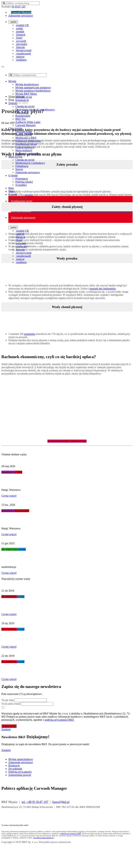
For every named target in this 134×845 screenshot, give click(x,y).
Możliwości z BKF (25, 137)
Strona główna (16, 96)
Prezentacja (21, 178)
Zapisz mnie (9, 726)
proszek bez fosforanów (103, 288)
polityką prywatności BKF (59, 719)
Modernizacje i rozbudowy (30, 162)
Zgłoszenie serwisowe (20, 15)
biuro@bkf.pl (60, 802)
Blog (11, 188)
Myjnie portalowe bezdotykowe (32, 90)
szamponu (29, 333)
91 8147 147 (19, 6)
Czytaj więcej (8, 495)
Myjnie (12, 81)
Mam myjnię (15, 156)
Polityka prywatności (20, 771)
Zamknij (6, 729)
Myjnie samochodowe (20, 759)
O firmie (13, 175)
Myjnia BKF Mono (26, 93)
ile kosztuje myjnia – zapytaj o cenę (67, 441)
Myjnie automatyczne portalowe (33, 87)
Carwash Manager (21, 12)
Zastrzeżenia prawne (19, 774)
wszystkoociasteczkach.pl (43, 838)
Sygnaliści (21, 184)
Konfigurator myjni (21, 201)
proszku (28, 194)
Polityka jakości (24, 181)
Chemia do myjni (24, 106)
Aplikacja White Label (27, 122)
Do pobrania (15, 768)
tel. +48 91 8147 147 (35, 802)
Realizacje (14, 765)
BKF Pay (20, 118)
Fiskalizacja (21, 166)
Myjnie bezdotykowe (27, 84)
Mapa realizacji (23, 150)
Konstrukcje (22, 100)
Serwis (19, 169)
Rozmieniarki (22, 115)
